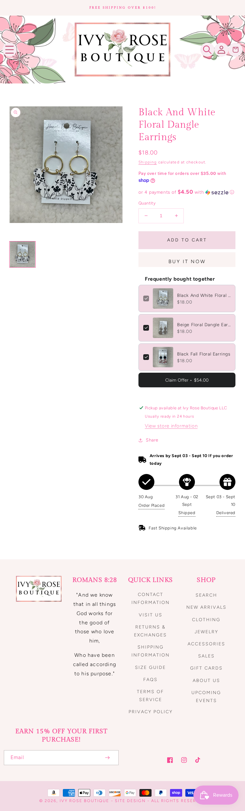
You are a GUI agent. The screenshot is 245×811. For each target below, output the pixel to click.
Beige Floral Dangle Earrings (204, 324)
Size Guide (150, 667)
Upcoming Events (206, 696)
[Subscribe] (107, 757)
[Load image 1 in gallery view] (22, 254)
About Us (206, 680)
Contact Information (150, 598)
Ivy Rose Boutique (84, 800)
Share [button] (152, 440)
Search (206, 595)
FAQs (150, 679)
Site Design (130, 800)
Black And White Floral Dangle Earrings (204, 295)
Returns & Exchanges (150, 631)
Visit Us (150, 615)
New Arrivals (206, 607)
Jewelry (206, 632)
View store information (171, 426)
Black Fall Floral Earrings (204, 354)
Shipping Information (150, 651)
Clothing (206, 619)
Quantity (147, 203)
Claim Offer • (187, 380)
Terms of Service (150, 695)
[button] (10, 50)
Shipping (147, 162)
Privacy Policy (151, 711)
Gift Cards (206, 668)
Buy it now (187, 261)
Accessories (206, 644)
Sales (206, 656)
